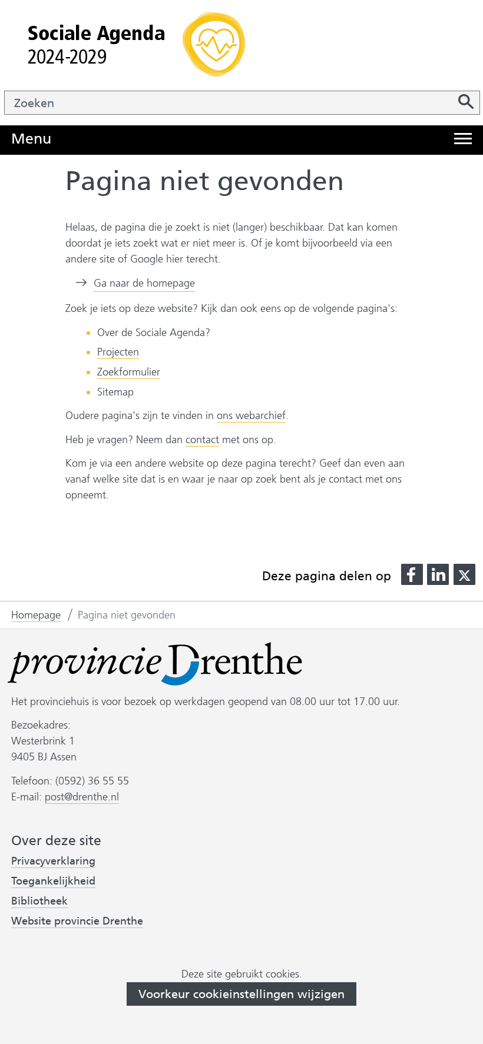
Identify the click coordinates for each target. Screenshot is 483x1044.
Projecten (118, 351)
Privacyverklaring (53, 861)
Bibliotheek (39, 901)
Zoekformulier (128, 371)
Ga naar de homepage (144, 283)
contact (202, 439)
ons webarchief (251, 416)
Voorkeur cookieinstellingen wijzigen (241, 994)
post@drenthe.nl (82, 796)
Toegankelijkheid (53, 881)
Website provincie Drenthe (77, 921)
